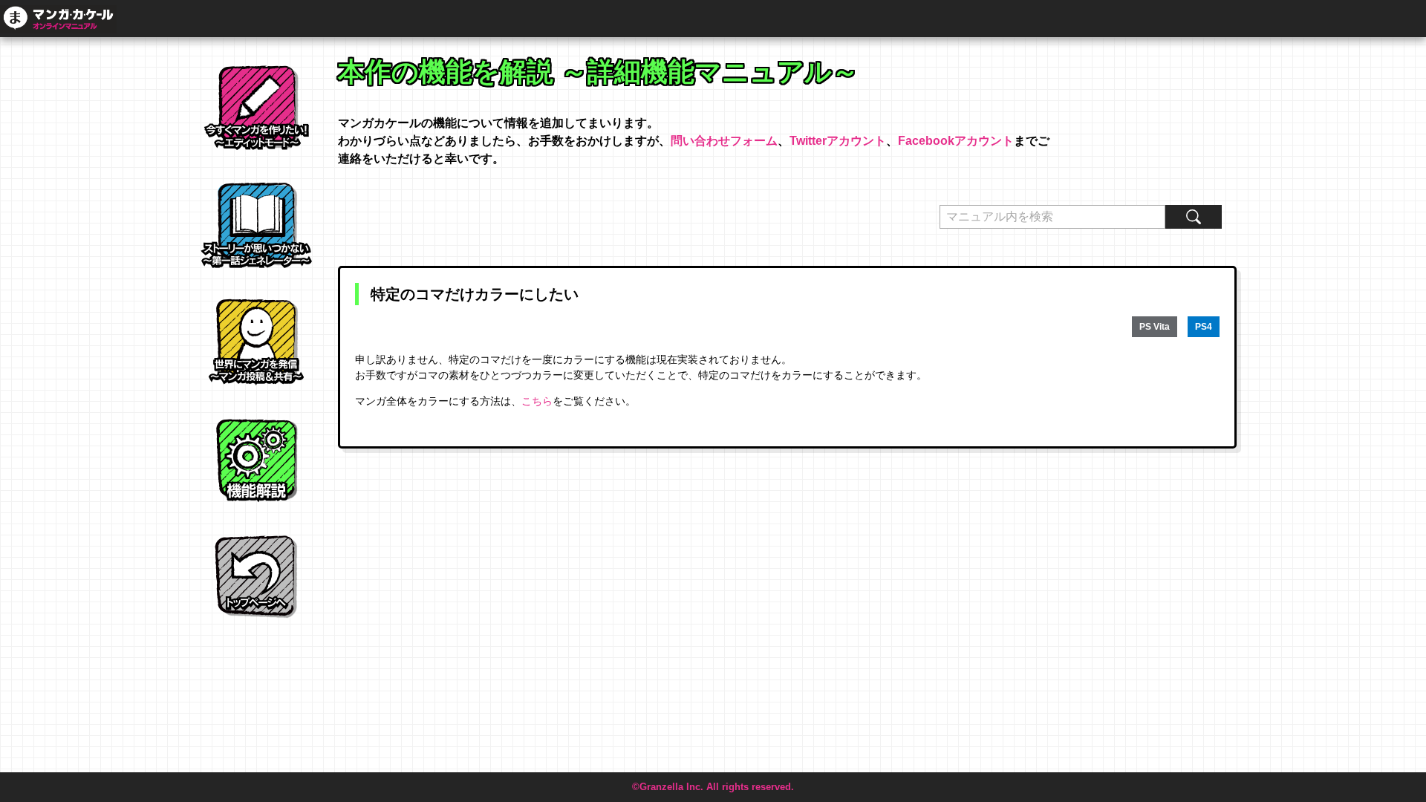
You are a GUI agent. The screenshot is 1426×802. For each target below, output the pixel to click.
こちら (537, 401)
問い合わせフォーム (724, 140)
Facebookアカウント (956, 140)
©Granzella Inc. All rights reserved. (713, 786)
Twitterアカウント (837, 140)
